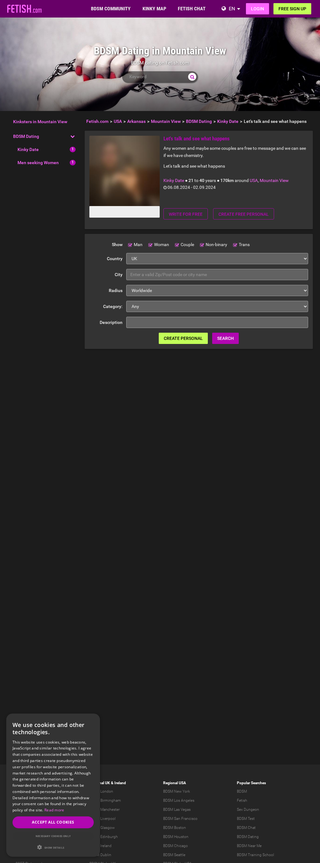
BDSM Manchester (104, 809)
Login (257, 8)
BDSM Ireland (100, 846)
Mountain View (274, 180)
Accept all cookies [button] (53, 822)
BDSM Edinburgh (103, 837)
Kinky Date (28, 149)
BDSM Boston (174, 827)
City (118, 274)
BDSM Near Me (249, 846)
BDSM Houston (175, 837)
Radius (115, 290)
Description (111, 322)
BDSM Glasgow (102, 827)
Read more (54, 810)
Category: (112, 306)
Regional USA (174, 783)
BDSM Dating (26, 136)
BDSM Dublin (100, 855)
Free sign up (292, 8)
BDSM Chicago (175, 846)
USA (254, 180)
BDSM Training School (255, 855)
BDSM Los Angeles (178, 800)
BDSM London (101, 791)
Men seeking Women (38, 162)
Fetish (242, 800)
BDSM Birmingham (105, 800)
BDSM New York (176, 791)
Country (114, 258)
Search (225, 338)
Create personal (183, 338)
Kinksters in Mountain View (40, 121)
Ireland (120, 783)
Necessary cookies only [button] (53, 836)
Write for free (185, 214)
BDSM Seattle (174, 855)
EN (232, 9)
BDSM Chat (246, 827)
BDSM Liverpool (102, 818)
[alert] (53, 785)
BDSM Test (246, 818)
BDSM (242, 791)
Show (117, 244)
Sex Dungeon (248, 809)
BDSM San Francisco (180, 818)
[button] (53, 847)
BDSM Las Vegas (177, 809)
